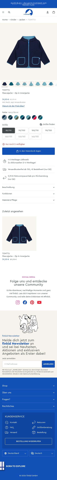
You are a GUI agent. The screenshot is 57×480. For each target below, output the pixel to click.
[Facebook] (24, 302)
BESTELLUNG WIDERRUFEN (28, 441)
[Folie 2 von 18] (11, 84)
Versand (13, 432)
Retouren (41, 422)
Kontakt (13, 422)
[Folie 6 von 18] (38, 84)
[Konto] (48, 12)
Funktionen (7, 194)
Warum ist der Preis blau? (13, 106)
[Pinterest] (32, 302)
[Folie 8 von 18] (51, 84)
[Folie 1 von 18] (5, 84)
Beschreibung (8, 187)
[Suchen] (9, 12)
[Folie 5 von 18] (31, 84)
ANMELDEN (48, 364)
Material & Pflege (9, 200)
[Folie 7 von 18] (44, 84)
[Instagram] (17, 302)
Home (5, 20)
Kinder (13, 20)
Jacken (22, 20)
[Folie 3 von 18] (18, 84)
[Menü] (3, 12)
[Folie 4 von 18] (24, 84)
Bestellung (41, 432)
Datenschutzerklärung (31, 374)
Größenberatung (44, 427)
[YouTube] (39, 302)
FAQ (12, 427)
